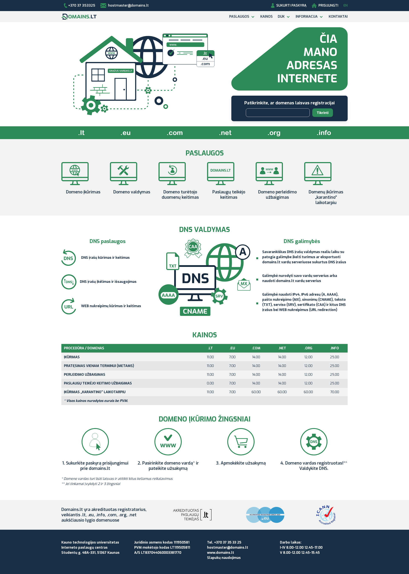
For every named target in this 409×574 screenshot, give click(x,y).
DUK (281, 16)
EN (345, 5)
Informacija (307, 16)
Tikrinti (322, 113)
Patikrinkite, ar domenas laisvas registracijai (289, 103)
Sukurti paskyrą (291, 5)
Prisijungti (328, 5)
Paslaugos (239, 16)
